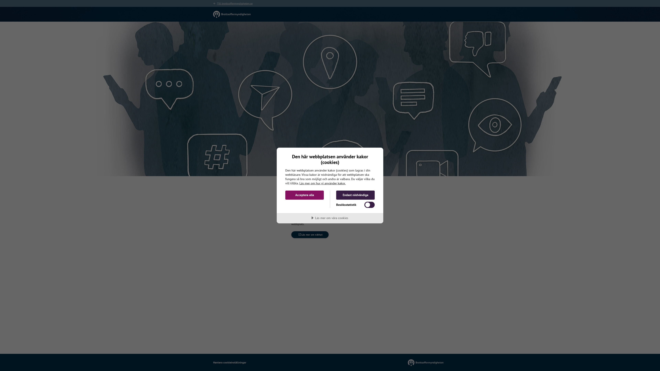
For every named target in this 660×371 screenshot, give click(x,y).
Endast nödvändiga (355, 195)
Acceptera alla (304, 195)
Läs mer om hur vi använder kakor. (322, 183)
